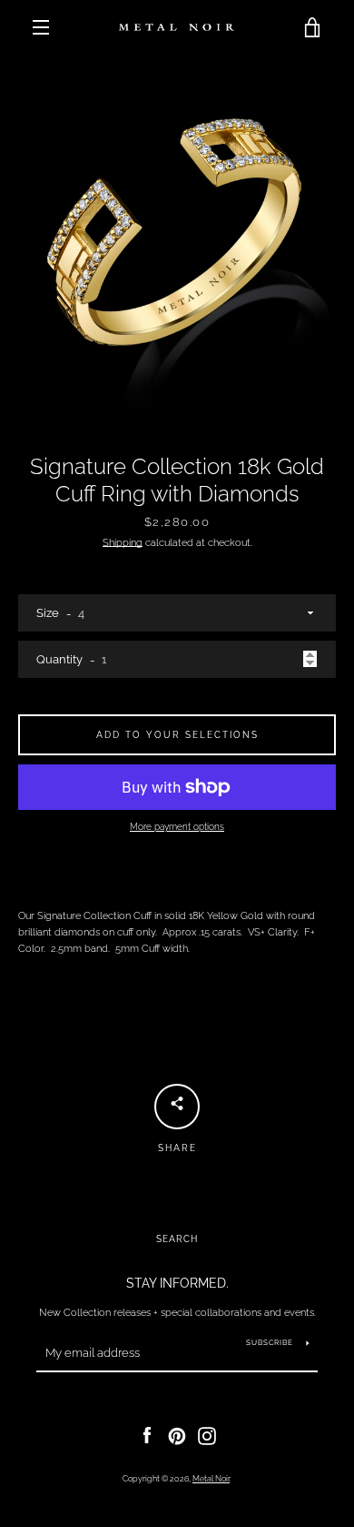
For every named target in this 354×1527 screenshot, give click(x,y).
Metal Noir (211, 1478)
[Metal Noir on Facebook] (147, 1435)
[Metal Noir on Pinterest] (177, 1435)
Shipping (123, 542)
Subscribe (269, 1342)
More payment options (177, 827)
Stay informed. (177, 1282)
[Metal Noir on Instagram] (207, 1435)
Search (177, 1239)
